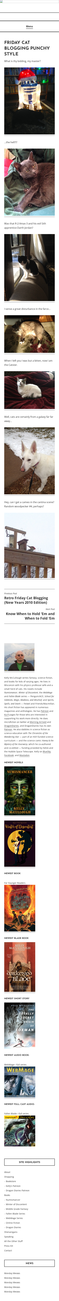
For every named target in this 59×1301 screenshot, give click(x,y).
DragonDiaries (11, 725)
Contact (8, 1250)
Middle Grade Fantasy (17, 1209)
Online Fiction (13, 1222)
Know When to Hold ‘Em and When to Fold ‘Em (30, 614)
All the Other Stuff (13, 1241)
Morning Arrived (38, 722)
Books (7, 1195)
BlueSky (47, 751)
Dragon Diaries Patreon (17, 1190)
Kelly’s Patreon (13, 1185)
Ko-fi (6, 714)
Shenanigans (10, 1232)
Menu (29, 26)
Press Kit (8, 1245)
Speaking (8, 1236)
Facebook (9, 755)
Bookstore (11, 1181)
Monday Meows (12, 1273)
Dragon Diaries (13, 1227)
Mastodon (24, 755)
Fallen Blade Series (15, 1213)
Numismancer (13, 1199)
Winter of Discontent (16, 1204)
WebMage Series (14, 1218)
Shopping (9, 1176)
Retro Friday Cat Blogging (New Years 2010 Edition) (26, 598)
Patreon (45, 711)
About (7, 1172)
